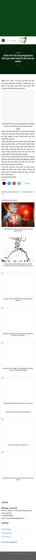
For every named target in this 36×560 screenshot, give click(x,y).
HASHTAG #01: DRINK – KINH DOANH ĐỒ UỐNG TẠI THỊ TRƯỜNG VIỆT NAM (18, 369)
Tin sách (18, 52)
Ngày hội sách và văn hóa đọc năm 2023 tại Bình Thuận (18, 479)
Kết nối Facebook (9, 542)
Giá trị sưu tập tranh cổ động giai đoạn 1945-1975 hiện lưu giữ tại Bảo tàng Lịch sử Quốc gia (18, 264)
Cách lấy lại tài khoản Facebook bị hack (18, 412)
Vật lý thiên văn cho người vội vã (18, 445)
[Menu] (3, 40)
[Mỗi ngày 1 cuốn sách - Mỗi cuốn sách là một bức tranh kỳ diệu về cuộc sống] (18, 40)
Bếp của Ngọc (6, 529)
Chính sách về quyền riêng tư (15, 553)
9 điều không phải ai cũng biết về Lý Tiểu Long (18, 403)
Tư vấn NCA (6, 537)
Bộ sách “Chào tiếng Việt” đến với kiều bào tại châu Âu (18, 299)
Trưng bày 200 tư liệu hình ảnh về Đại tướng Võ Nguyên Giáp (18, 230)
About (29, 553)
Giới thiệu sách (7, 533)
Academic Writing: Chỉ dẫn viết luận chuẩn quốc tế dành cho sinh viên (18, 334)
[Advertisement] (18, 18)
